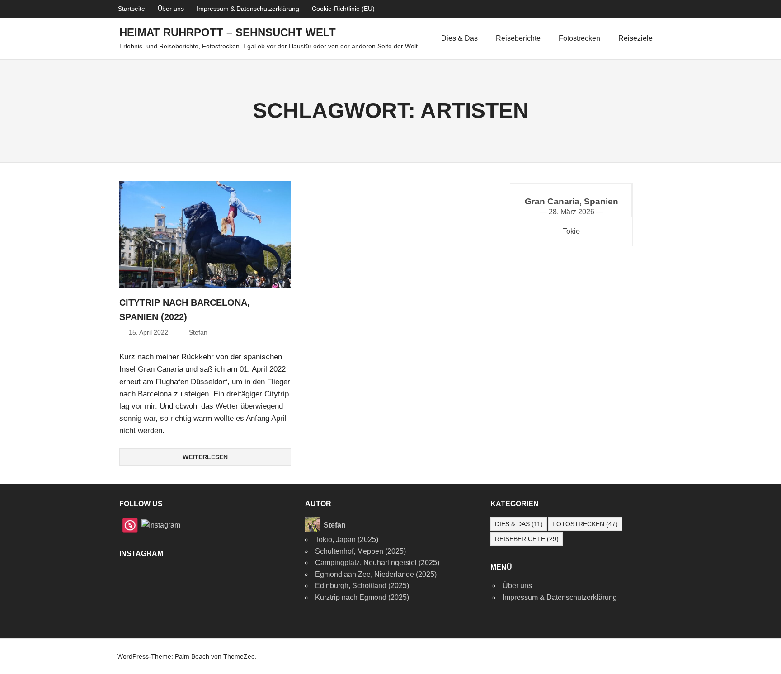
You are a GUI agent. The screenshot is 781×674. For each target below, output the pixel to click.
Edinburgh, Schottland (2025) (362, 585)
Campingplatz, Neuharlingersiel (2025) (377, 562)
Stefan (198, 332)
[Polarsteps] (130, 524)
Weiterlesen (205, 457)
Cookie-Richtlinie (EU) (343, 8)
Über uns (171, 8)
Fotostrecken (579, 38)
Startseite (131, 8)
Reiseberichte (518, 38)
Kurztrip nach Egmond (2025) (362, 597)
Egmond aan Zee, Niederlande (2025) (376, 574)
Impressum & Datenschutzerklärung (248, 8)
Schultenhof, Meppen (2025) (360, 551)
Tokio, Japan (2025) (346, 539)
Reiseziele (635, 38)
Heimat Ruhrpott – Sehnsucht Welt (227, 32)
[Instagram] (161, 524)
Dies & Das (459, 38)
